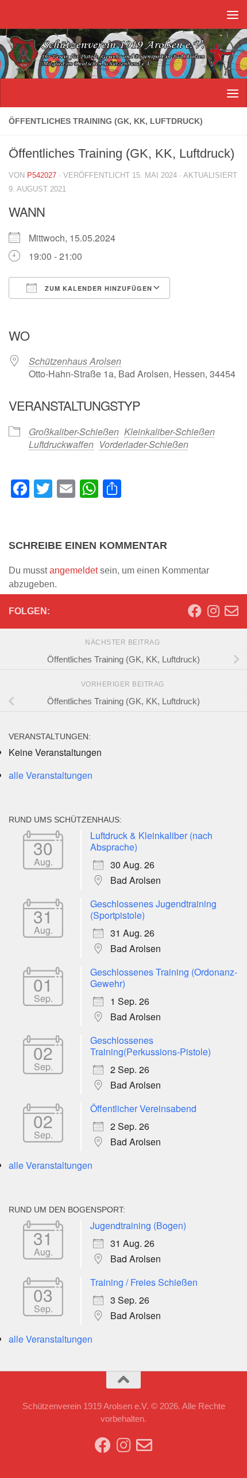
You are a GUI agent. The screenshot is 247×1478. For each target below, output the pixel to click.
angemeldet (73, 570)
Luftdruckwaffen (61, 444)
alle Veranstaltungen (50, 775)
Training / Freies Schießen (144, 1282)
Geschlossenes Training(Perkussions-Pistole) (150, 1046)
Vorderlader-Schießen (143, 444)
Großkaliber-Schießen (74, 431)
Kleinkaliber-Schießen (169, 431)
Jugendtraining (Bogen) (138, 1225)
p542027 (41, 175)
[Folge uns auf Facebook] (195, 611)
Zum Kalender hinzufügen (97, 288)
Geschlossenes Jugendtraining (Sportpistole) (153, 909)
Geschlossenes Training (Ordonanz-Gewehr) (163, 977)
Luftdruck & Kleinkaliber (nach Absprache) (151, 841)
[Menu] (232, 14)
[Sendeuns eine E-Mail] (231, 611)
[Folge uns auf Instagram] (213, 611)
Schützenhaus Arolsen (75, 361)
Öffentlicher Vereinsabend (143, 1108)
